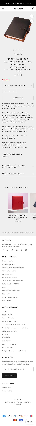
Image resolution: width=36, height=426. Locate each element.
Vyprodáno (18, 98)
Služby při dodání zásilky (10, 331)
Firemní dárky (6, 338)
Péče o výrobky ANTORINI (13, 173)
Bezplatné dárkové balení (10, 321)
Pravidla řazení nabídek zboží (11, 291)
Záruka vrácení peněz (8, 271)
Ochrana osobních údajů (9, 277)
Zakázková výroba (7, 318)
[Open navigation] (3, 8)
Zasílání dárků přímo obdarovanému (13, 324)
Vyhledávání (6, 294)
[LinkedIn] (26, 250)
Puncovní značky (7, 274)
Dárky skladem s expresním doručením (14, 351)
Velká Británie (6, 388)
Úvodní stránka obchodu (10, 297)
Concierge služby (7, 347)
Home (4, 232)
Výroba (4, 311)
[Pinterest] (17, 250)
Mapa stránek (6, 300)
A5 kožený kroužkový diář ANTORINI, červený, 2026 (18, 217)
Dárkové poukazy (7, 315)
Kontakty (5, 334)
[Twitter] (7, 250)
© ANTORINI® (18, 399)
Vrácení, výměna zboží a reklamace (13, 268)
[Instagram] (12, 250)
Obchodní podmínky (8, 264)
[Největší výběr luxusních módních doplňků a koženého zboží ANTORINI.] (18, 8)
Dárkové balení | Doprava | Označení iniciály (14, 166)
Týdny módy (10, 232)
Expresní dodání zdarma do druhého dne (15, 328)
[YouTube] (21, 250)
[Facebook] (3, 250)
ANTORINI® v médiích (9, 344)
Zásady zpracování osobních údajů (13, 281)
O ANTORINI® (7, 341)
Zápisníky (5, 156)
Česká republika (7, 391)
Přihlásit (9, 375)
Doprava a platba (7, 261)
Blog (3, 287)
